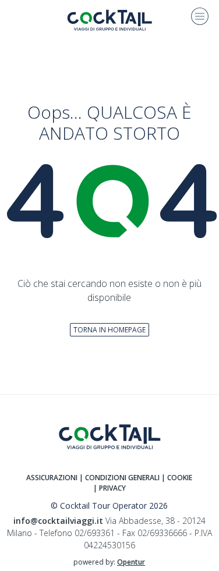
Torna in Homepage (109, 330)
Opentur (131, 562)
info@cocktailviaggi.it (58, 520)
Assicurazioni (51, 478)
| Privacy (109, 488)
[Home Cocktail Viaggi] (109, 19)
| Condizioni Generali (119, 478)
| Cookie (176, 478)
